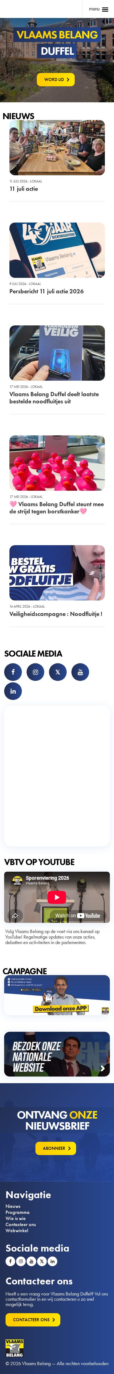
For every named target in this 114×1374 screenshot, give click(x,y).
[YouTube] (80, 672)
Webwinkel (17, 1230)
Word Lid (54, 79)
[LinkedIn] (13, 691)
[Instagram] (35, 672)
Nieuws (13, 1206)
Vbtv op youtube (39, 861)
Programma (18, 1212)
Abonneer (54, 1148)
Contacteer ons (21, 1224)
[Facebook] (13, 672)
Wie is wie (16, 1218)
